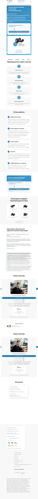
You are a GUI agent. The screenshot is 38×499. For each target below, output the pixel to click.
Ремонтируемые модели (18, 461)
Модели (23, 59)
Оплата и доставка (17, 454)
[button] (37, 289)
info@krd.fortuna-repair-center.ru (18, 391)
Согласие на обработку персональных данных (22, 464)
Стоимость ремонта (17, 452)
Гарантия (28, 59)
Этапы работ (17, 59)
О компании (16, 459)
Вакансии (16, 457)
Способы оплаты (17, 466)
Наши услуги (16, 462)
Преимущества (10, 59)
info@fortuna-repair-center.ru (14, 431)
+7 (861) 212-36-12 (21, 0)
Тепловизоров (16, 472)
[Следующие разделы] (31, 59)
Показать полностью (10, 248)
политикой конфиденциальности (25, 33)
